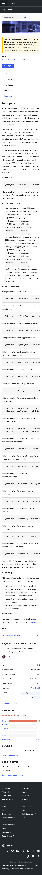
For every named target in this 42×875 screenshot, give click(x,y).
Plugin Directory (8, 10)
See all (37, 740)
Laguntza (8, 96)
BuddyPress (8, 836)
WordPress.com (9, 825)
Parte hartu (26, 806)
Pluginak (25, 796)
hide (37, 693)
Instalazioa (8, 85)
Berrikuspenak (10, 79)
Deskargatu (8, 66)
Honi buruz (6, 788)
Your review (6, 740)
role (33, 697)
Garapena (8, 90)
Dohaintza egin (29, 814)
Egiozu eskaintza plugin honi (13, 775)
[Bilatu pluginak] (25, 17)
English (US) (35, 688)
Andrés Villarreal (8, 60)
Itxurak (25, 792)
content (32, 693)
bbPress (6, 832)
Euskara (10, 846)
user (37, 697)
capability (25, 693)
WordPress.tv (8, 818)
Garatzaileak (7, 814)
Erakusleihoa (27, 788)
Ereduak (25, 799)
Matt (5, 829)
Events (25, 810)
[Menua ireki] (38, 3)
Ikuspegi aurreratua (9, 703)
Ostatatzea (6, 796)
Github (33, 622)
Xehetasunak (9, 74)
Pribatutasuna (7, 799)
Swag (25, 818)
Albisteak (5, 792)
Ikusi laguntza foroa (10, 756)
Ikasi (4, 806)
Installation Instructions (11, 635)
